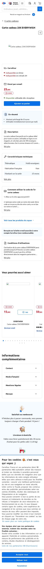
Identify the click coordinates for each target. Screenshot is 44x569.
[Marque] (36, 393)
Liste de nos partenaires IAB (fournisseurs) (19, 546)
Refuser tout (22, 560)
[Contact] (36, 368)
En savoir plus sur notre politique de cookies (20, 521)
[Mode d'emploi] (36, 376)
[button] (22, 3)
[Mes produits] (29, 3)
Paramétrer (22, 566)
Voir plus (7, 146)
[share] (40, 33)
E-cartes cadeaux (12, 21)
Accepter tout (22, 554)
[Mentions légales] (36, 385)
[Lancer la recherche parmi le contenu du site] (40, 9)
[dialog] (22, 512)
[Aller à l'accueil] (4, 3)
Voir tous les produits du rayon (18, 220)
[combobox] (22, 9)
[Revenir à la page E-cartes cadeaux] (3, 21)
